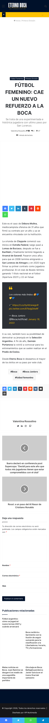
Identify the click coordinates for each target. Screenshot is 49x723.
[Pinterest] (31, 208)
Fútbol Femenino (17, 79)
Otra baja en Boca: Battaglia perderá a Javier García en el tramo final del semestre (34, 672)
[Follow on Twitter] (27, 131)
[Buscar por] (45, 7)
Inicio (17, 21)
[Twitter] (11, 208)
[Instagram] (26, 426)
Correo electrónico (11, 576)
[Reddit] (38, 208)
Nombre (6, 565)
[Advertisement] (24, 49)
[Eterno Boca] (17, 6)
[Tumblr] (24, 208)
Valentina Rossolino (18, 131)
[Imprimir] (4, 393)
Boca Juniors (31, 371)
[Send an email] (29, 131)
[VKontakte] (35, 389)
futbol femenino (24, 377)
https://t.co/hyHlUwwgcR (25, 305)
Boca (14, 371)
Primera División (28, 21)
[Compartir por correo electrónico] (41, 389)
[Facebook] (5, 208)
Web (4, 586)
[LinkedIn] (18, 208)
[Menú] (3, 7)
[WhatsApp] (5, 214)
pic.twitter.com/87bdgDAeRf (23, 308)
